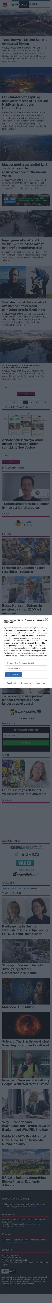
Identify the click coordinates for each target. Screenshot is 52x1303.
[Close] (47, 620)
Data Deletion (12, 683)
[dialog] (26, 651)
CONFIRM (13, 674)
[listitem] (26, 663)
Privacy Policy (39, 683)
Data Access (26, 683)
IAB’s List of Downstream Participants (29, 656)
